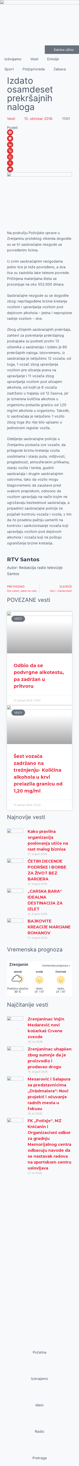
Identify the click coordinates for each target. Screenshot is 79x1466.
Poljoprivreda (34, 69)
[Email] (39, 169)
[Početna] (39, 1343)
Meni (39, 1405)
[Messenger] (39, 138)
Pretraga (39, 1458)
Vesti (34, 59)
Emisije (53, 59)
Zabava (60, 69)
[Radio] (39, 1423)
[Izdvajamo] (39, 1370)
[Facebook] (39, 132)
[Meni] (39, 1396)
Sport (9, 69)
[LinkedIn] (39, 145)
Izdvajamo (13, 59)
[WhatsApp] (39, 157)
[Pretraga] (39, 1449)
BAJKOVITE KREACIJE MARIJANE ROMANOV (49, 927)
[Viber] (39, 151)
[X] (39, 163)
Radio (39, 1431)
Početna (39, 1352)
